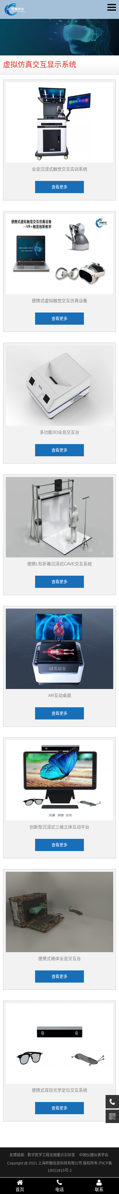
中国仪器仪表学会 (93, 1155)
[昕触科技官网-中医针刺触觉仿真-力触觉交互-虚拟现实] (14, 11)
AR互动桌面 (59, 695)
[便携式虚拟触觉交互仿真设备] (59, 254)
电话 (59, 1189)
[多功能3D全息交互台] (59, 385)
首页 (20, 1189)
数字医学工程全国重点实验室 (51, 1155)
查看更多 (59, 187)
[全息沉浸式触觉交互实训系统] (59, 122)
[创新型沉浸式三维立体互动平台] (59, 780)
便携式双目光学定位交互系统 (59, 1090)
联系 (99, 1189)
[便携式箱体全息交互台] (59, 912)
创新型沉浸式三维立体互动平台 (59, 827)
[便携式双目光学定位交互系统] (59, 1043)
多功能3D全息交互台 (59, 432)
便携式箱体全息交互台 (59, 958)
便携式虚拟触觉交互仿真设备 (59, 300)
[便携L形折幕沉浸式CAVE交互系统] (59, 517)
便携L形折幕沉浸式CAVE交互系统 (59, 563)
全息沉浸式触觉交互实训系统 (59, 169)
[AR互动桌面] (59, 649)
